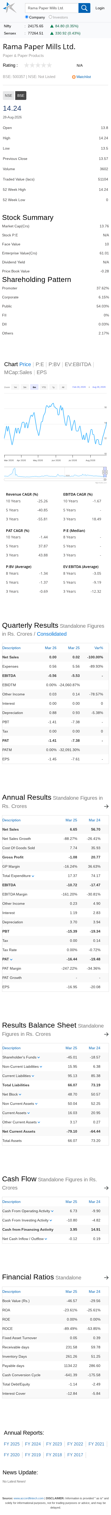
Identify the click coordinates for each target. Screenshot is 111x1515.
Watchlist (83, 77)
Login (100, 8)
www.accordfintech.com (29, 1498)
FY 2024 (33, 1444)
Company (37, 17)
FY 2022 (75, 1444)
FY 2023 (54, 1444)
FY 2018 (54, 1455)
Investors (60, 17)
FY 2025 (12, 1444)
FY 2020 (12, 1455)
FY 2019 (33, 1455)
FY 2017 (75, 1455)
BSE (20, 95)
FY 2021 (96, 1444)
